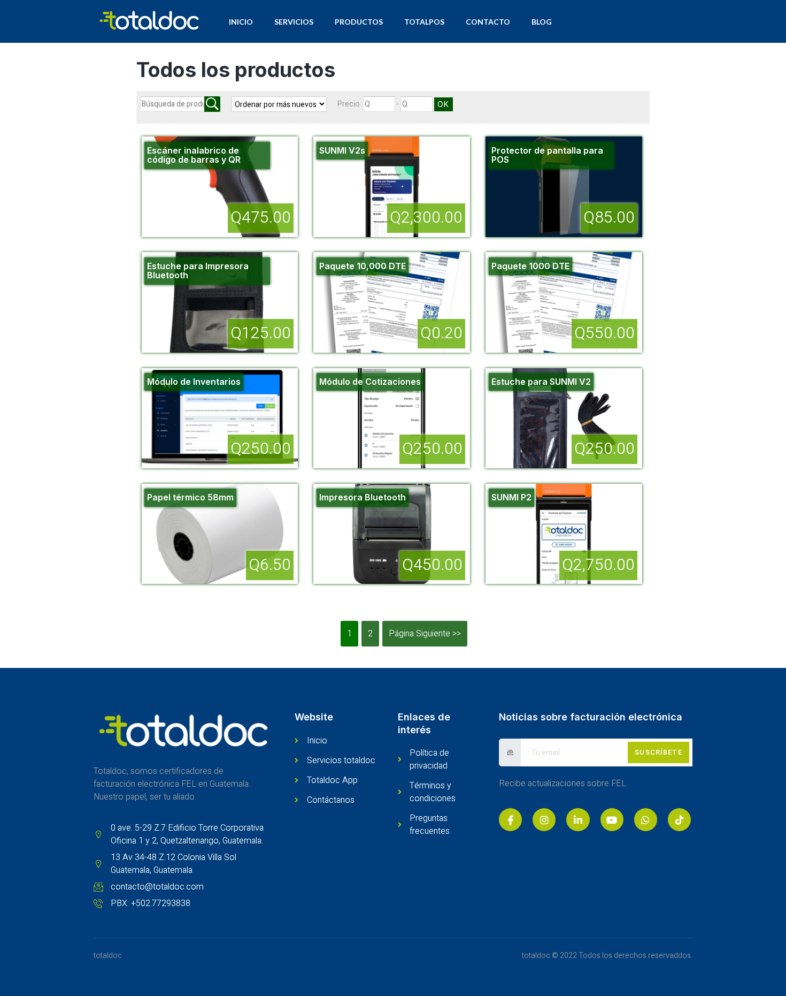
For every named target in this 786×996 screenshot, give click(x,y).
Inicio (241, 21)
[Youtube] (611, 819)
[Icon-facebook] (510, 819)
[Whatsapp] (645, 819)
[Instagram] (544, 819)
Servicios (293, 21)
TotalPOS (424, 21)
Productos (359, 21)
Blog (541, 21)
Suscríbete (658, 752)
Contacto (488, 21)
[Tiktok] (679, 819)
